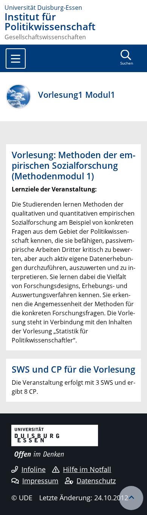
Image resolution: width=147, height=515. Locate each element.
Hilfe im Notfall (87, 469)
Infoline (33, 469)
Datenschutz (96, 480)
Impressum (40, 480)
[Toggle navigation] (16, 58)
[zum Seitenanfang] (131, 498)
